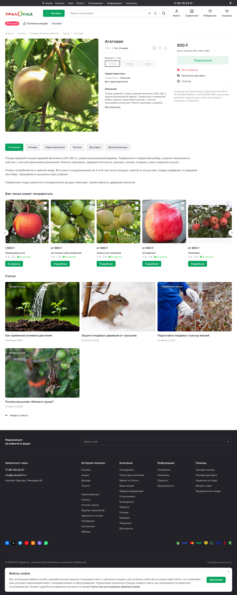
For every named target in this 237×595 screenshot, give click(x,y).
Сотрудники (126, 469)
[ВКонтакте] (7, 543)
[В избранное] (160, 48)
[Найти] (164, 13)
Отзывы (32, 147)
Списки (85, 499)
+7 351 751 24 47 (183, 3)
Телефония (88, 520)
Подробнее (60, 263)
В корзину (14, 263)
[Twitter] (14, 543)
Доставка (94, 147)
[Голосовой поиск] (156, 13)
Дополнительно (117, 147)
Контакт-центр (90, 504)
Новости (124, 507)
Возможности (166, 485)
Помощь (201, 463)
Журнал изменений (92, 510)
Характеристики (55, 147)
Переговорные (90, 494)
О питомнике (127, 496)
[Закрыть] (228, 571)
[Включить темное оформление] (230, 3)
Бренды (86, 480)
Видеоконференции (131, 491)
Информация (166, 463)
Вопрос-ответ (204, 485)
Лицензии (125, 523)
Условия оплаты (205, 469)
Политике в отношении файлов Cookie (115, 586)
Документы (126, 528)
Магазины (163, 475)
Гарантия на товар (206, 480)
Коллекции (88, 526)
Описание (14, 147)
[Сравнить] (154, 48)
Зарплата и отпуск (92, 515)
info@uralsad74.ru (16, 475)
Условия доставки (206, 475)
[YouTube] (26, 543)
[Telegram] (20, 543)
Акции (85, 475)
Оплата (77, 147)
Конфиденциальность (219, 562)
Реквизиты (164, 469)
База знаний (126, 485)
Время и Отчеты (129, 480)
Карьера (124, 517)
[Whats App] (46, 543)
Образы (85, 531)
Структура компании (131, 475)
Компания (126, 463)
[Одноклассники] (33, 543)
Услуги (85, 485)
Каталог (86, 469)
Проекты (163, 480)
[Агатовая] (51, 85)
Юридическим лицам (208, 491)
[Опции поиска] (148, 13)
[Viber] (39, 543)
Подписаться (203, 60)
